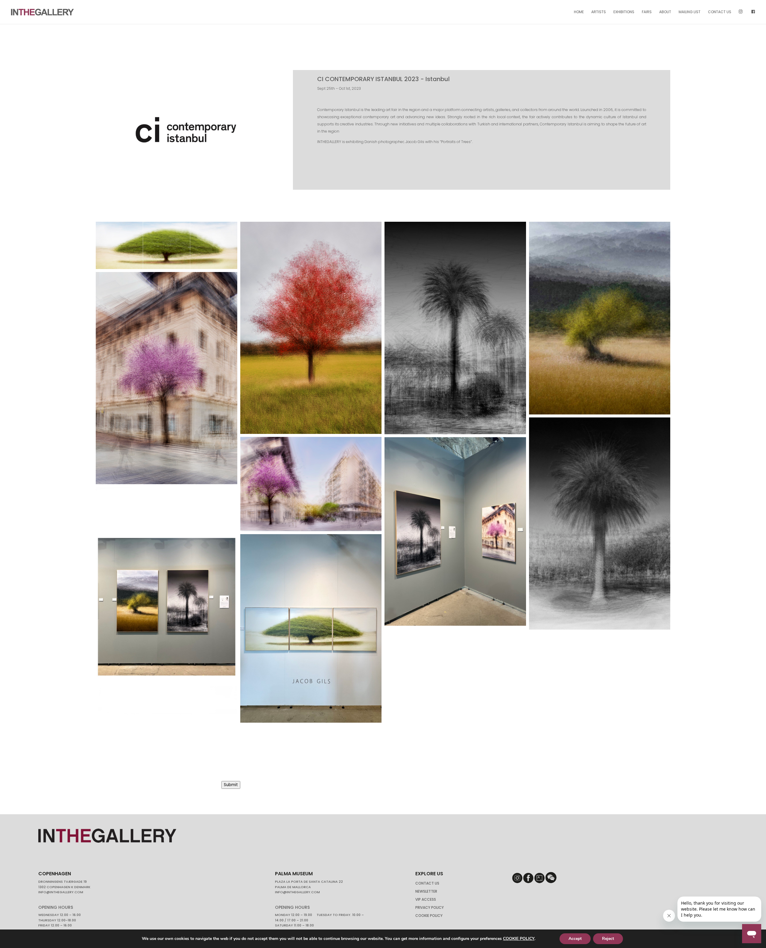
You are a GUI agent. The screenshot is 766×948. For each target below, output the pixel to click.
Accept (575, 938)
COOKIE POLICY (518, 938)
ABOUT (665, 12)
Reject (608, 938)
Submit (231, 785)
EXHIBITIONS (623, 12)
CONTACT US (719, 12)
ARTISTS (598, 12)
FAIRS (647, 12)
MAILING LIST (689, 12)
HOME (579, 12)
